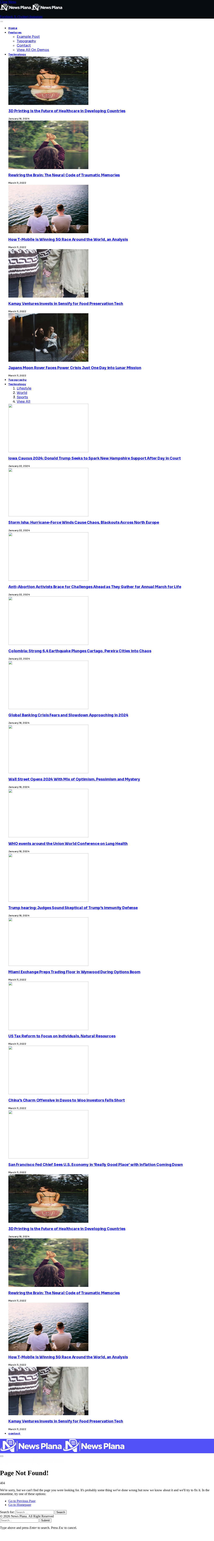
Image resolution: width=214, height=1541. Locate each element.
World (22, 393)
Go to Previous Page (22, 1501)
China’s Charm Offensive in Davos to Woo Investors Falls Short (66, 1100)
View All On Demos (33, 50)
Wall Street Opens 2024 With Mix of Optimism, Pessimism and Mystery (74, 779)
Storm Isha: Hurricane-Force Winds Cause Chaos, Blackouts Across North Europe (83, 522)
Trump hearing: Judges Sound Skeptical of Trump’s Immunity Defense (73, 908)
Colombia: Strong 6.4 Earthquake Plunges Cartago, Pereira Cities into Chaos (79, 651)
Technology (17, 54)
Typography (26, 41)
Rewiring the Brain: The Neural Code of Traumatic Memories (64, 175)
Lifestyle (24, 388)
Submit (45, 1520)
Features (15, 32)
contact (14, 1433)
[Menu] (1, 21)
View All (23, 401)
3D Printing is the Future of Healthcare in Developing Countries (66, 111)
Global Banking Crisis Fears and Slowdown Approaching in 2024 (68, 715)
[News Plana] (62, 1451)
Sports (22, 397)
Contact (24, 45)
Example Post (28, 36)
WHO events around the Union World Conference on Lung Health (68, 844)
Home (12, 28)
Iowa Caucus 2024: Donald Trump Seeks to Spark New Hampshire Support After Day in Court (94, 458)
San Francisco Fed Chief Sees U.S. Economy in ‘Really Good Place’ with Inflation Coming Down (95, 1165)
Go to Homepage (19, 1505)
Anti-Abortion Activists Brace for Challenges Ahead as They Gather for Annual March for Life (94, 587)
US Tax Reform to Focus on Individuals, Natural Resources (61, 1036)
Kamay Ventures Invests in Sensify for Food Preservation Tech (65, 304)
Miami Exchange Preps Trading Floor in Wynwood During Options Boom (74, 972)
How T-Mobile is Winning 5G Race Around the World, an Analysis (68, 239)
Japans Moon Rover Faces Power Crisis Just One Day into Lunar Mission (74, 368)
